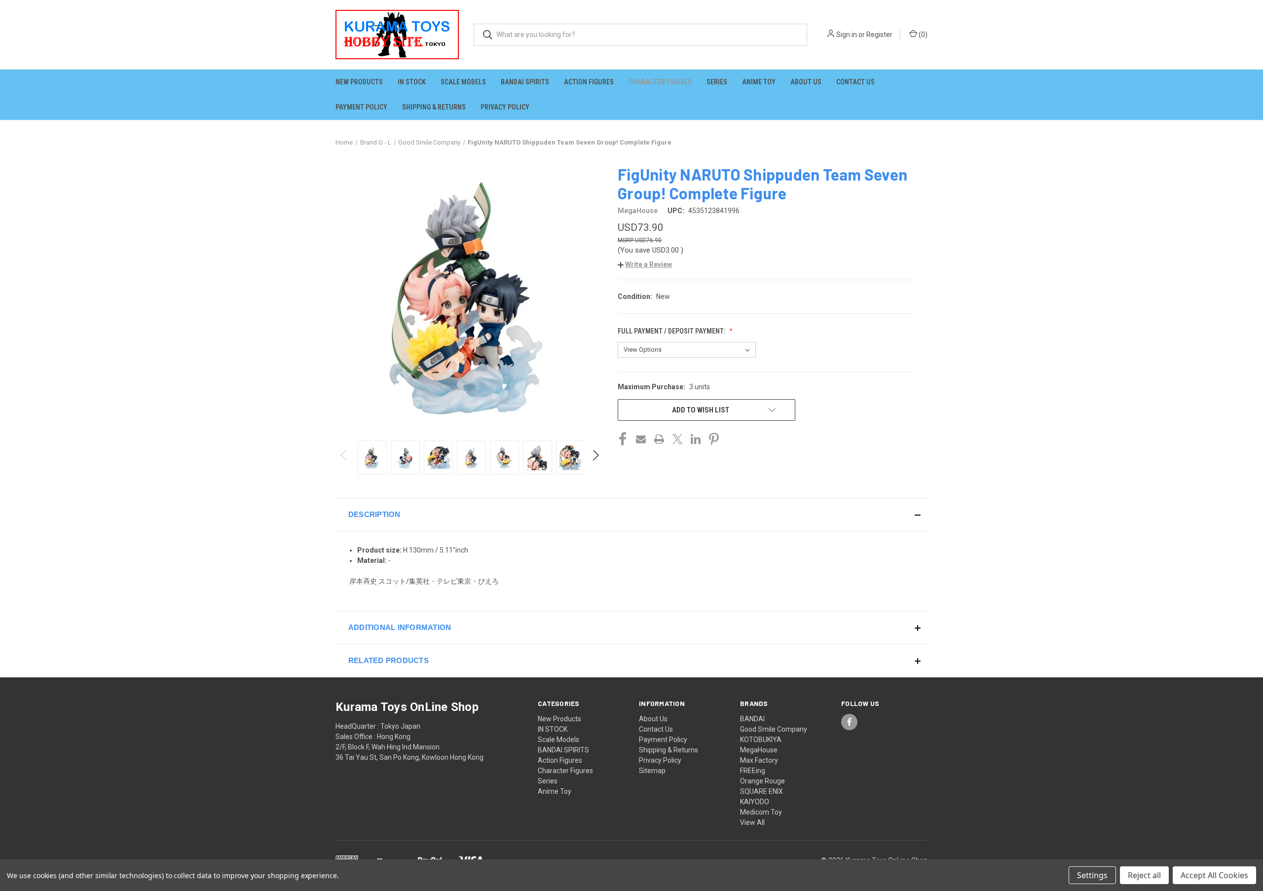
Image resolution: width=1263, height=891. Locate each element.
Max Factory (759, 760)
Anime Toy (759, 82)
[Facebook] (623, 439)
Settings (1092, 875)
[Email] (641, 439)
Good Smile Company (773, 729)
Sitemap (652, 771)
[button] (645, 264)
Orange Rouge (762, 781)
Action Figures (589, 82)
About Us (805, 82)
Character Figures (660, 82)
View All (752, 822)
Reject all (1144, 875)
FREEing (752, 771)
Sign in (846, 34)
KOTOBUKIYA (760, 739)
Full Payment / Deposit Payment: (672, 331)
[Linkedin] (696, 439)
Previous (344, 457)
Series (716, 82)
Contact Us (855, 82)
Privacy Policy (505, 107)
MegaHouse (759, 750)
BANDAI (752, 719)
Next (595, 457)
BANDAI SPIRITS (525, 82)
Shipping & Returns (434, 107)
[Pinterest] (714, 439)
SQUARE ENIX (761, 791)
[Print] (659, 439)
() (922, 34)
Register (879, 34)
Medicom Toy (761, 812)
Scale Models (463, 82)
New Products (359, 82)
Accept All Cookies (1214, 875)
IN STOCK (412, 82)
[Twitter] (677, 439)
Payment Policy (361, 107)
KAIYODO (754, 802)
